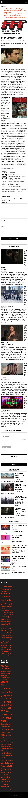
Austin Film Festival (5, 673)
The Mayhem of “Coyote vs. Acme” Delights (13, 9)
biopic (7, 591)
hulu (9, 619)
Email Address (5, 441)
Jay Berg (7, 738)
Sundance (4, 643)
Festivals (6, 708)
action (2, 586)
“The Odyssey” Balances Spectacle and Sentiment (15, 14)
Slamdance (10, 760)
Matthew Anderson (10, 742)
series (3, 641)
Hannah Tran (6, 617)
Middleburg (6, 626)
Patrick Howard (7, 755)
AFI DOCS (8, 669)
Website (3, 232)
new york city (4, 633)
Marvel (3, 624)
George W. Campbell (9, 614)
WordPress (16, 795)
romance (8, 637)
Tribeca (8, 653)
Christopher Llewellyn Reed (6, 600)
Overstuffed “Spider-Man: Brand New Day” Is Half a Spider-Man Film (15, 11)
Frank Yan (8, 721)
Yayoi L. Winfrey (8, 789)
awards (3, 591)
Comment (4, 202)
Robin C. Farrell (6, 758)
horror (4, 619)
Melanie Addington (6, 746)
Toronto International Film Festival (5, 777)
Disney (10, 606)
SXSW (5, 647)
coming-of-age (4, 606)
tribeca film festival (5, 655)
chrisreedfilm (6, 593)
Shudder (7, 641)
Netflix (4, 631)
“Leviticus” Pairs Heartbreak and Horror (13, 15)
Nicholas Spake (7, 753)
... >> (24, 284)
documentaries (4, 608)
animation (7, 589)
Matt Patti (6, 744)
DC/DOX (8, 696)
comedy (9, 604)
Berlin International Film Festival (6, 675)
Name (3, 220)
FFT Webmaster (8, 172)
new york (9, 631)
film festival (9, 612)
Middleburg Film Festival (6, 628)
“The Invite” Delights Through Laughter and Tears (15, 17)
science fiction (7, 639)
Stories (8, 770)
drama (3, 612)
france (3, 614)
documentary (6, 610)
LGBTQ (9, 621)
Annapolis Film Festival (6, 671)
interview (4, 621)
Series (4, 760)
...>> (10, 533)
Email (3, 226)
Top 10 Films (9, 649)
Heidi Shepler (8, 729)
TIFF (5, 649)
